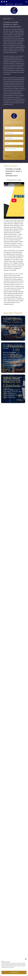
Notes (6, 146)
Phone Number (9, 130)
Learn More (19, 337)
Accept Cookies (14, 972)
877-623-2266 (19, 4)
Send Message (14, 156)
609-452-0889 (10, 4)
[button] (26, 959)
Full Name (8, 125)
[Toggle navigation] (26, 1)
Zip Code (7, 141)
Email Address (9, 135)
